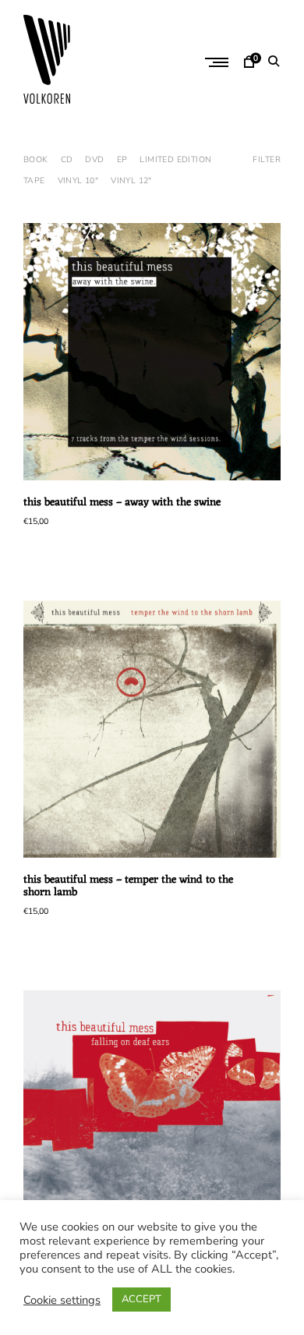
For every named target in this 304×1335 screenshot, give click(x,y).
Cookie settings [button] (62, 1300)
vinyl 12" (131, 180)
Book (35, 159)
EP (122, 159)
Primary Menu (218, 62)
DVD (94, 159)
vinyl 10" (78, 180)
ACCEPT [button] (141, 1299)
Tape (34, 180)
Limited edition (175, 159)
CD (67, 159)
